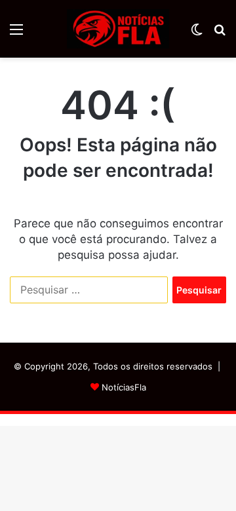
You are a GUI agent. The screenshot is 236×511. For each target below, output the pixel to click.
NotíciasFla (124, 387)
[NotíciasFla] (118, 28)
